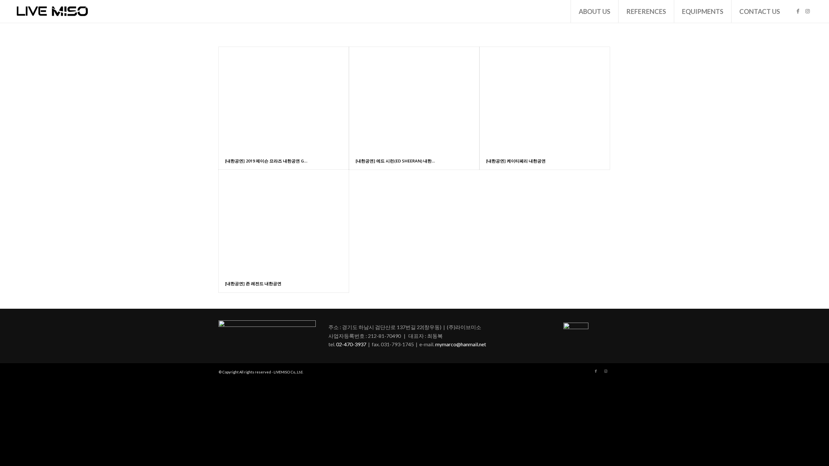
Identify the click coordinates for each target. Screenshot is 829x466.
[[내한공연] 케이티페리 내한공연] (545, 99)
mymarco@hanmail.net (460, 344)
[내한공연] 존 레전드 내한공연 (253, 283)
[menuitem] (594, 11)
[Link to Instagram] (807, 11)
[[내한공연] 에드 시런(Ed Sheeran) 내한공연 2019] (414, 99)
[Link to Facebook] (798, 11)
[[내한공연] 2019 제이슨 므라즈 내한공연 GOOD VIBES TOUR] (284, 99)
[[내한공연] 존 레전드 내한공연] (284, 222)
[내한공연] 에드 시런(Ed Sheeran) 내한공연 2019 (397, 161)
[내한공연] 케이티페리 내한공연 (516, 161)
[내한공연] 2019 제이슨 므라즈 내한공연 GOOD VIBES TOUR (266, 161)
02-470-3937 (351, 344)
